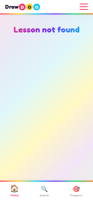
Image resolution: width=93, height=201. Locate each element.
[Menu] (84, 7)
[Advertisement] (46, 98)
